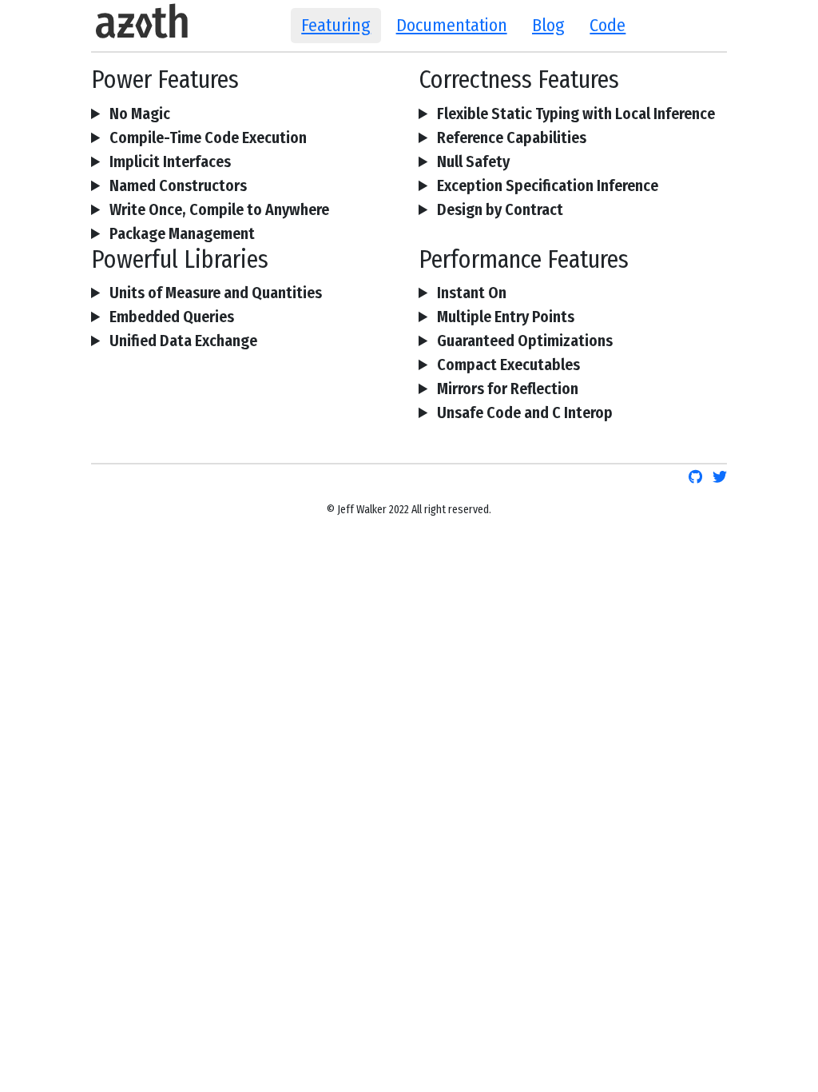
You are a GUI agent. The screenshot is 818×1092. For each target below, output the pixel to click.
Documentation (451, 25)
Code (607, 25)
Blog (548, 25)
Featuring (336, 25)
